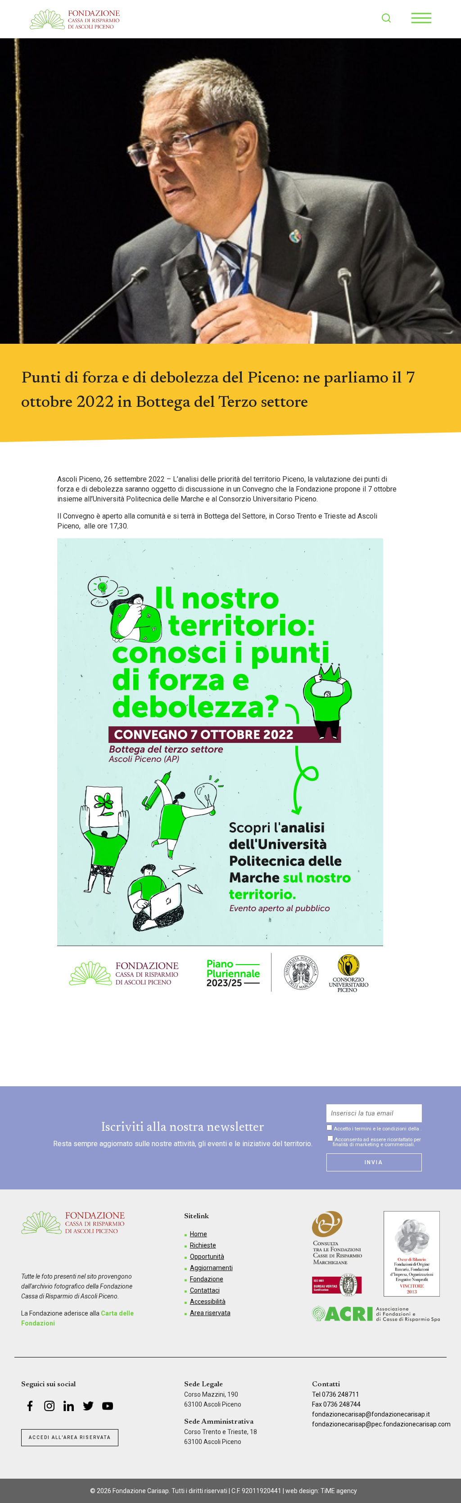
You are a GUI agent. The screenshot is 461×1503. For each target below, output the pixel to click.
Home (198, 1234)
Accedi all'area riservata (70, 1437)
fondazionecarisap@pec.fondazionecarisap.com (381, 1424)
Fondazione (206, 1279)
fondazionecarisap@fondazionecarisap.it (371, 1414)
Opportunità (207, 1256)
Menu (421, 18)
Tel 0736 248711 (335, 1394)
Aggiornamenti (211, 1267)
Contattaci (205, 1290)
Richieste (203, 1245)
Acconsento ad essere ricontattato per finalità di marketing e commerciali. (377, 1142)
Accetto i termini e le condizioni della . (377, 1128)
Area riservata (210, 1312)
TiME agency (339, 1490)
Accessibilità (208, 1301)
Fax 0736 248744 (336, 1404)
